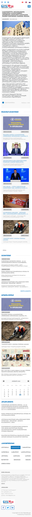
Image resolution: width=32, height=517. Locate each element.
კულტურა (4, 456)
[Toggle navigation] (29, 6)
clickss (4, 250)
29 (28, 394)
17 (8, 393)
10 (8, 391)
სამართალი (15, 447)
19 (16, 393)
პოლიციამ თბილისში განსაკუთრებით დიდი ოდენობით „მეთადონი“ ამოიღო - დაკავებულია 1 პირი (15, 421)
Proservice (27, 514)
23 (4, 394)
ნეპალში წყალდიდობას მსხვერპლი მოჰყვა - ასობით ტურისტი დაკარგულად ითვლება (15, 436)
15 (28, 391)
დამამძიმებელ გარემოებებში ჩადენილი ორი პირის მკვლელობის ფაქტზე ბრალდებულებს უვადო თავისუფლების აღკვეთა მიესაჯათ (14, 429)
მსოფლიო (4, 459)
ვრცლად (3, 483)
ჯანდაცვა (16, 456)
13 (20, 391)
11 (12, 391)
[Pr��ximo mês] (28, 381)
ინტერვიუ (17, 459)
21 (24, 393)
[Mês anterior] (3, 381)
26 (16, 394)
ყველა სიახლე (25, 291)
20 (20, 393)
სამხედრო (15, 452)
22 (28, 393)
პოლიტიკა (5, 447)
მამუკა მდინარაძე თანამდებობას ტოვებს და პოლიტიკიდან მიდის (16, 414)
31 (8, 396)
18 (12, 393)
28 (24, 394)
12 (16, 391)
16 (4, 393)
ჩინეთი (28, 459)
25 (12, 394)
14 (24, 391)
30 (4, 396)
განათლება (27, 447)
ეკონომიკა (5, 452)
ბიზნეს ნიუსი (5, 463)
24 (8, 394)
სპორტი (28, 456)
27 (20, 394)
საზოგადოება (26, 452)
